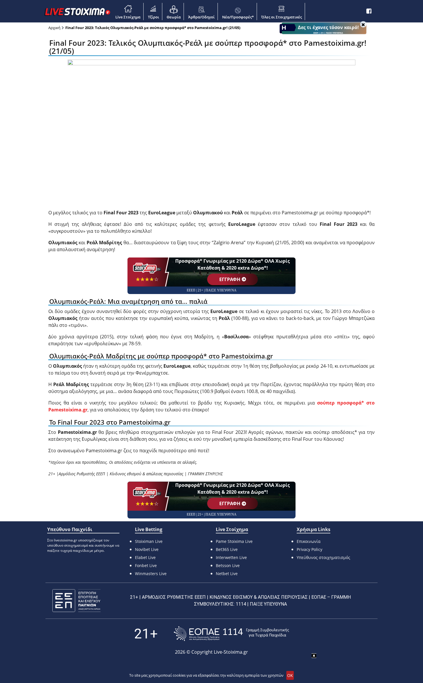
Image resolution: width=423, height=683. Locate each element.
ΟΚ (290, 675)
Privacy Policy (309, 549)
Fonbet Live (146, 565)
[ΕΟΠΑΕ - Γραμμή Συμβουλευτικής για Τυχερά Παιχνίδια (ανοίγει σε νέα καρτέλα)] (231, 633)
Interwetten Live (231, 557)
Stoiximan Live (149, 541)
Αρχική (54, 27)
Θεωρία (174, 17)
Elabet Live (145, 557)
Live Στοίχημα (127, 17)
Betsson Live (228, 565)
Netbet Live (227, 573)
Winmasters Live (151, 573)
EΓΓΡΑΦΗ (229, 279)
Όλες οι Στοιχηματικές (281, 17)
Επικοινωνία (309, 541)
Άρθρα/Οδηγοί (201, 17)
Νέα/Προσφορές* (238, 17)
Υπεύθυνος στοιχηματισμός (323, 557)
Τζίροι (153, 17)
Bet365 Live (227, 549)
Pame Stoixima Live (234, 541)
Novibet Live (147, 549)
